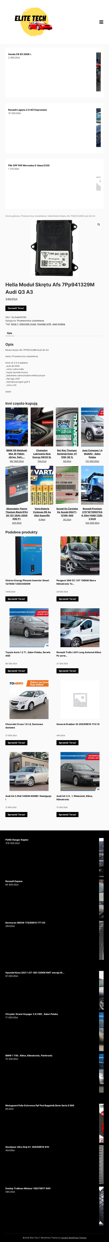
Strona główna (12, 216)
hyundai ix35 (44, 324)
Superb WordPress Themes (73, 1237)
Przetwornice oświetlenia (33, 216)
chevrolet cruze (27, 324)
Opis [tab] (9, 333)
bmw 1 (14, 324)
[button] (98, 224)
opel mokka (58, 324)
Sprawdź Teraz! (16, 308)
